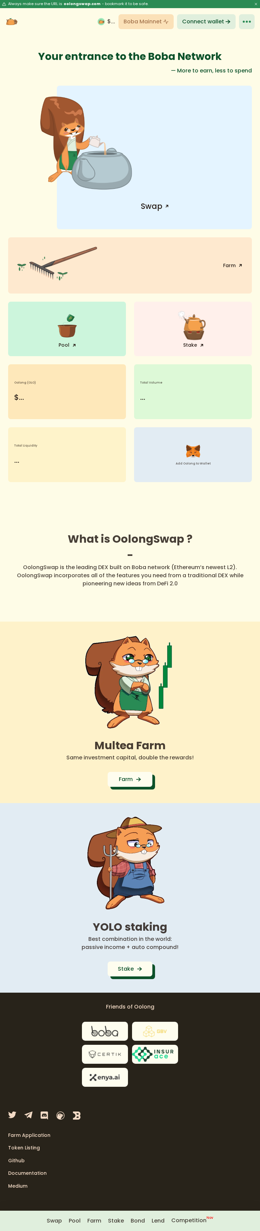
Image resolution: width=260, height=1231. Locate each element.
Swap (54, 1221)
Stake (116, 1221)
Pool (75, 1221)
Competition (192, 1220)
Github (16, 1161)
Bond (138, 1221)
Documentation (27, 1173)
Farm (94, 1221)
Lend (158, 1221)
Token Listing (24, 1148)
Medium (17, 1186)
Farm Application (29, 1135)
